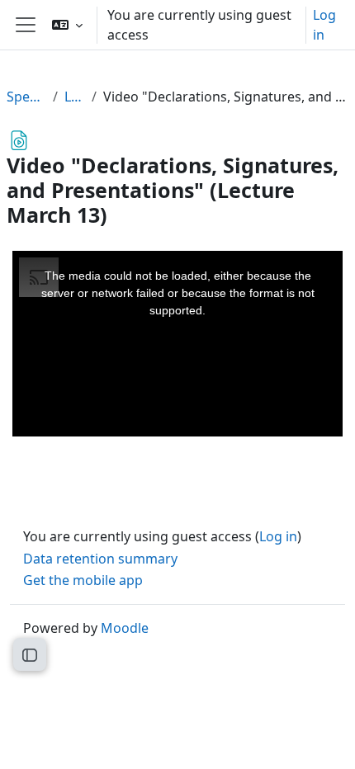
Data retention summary (100, 559)
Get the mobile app (83, 580)
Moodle (125, 628)
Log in (324, 25)
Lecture (75, 96)
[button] (67, 25)
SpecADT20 (26, 96)
